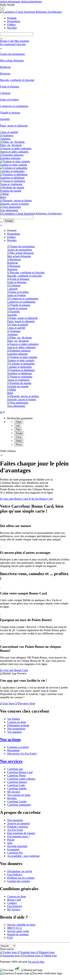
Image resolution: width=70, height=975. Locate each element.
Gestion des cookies (18, 881)
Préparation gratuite (18, 725)
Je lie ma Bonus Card (41, 498)
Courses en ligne (16, 722)
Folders (11, 24)
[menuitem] (35, 52)
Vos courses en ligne (18, 794)
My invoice (13, 791)
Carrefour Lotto (16, 785)
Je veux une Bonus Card (14, 498)
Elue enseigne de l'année (21, 833)
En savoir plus (36, 961)
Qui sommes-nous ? (18, 836)
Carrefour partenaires (19, 804)
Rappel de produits (18, 934)
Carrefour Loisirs (17, 801)
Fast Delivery (14, 874)
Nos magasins (15, 820)
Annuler (9, 221)
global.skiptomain (10, 1)
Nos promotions (16, 728)
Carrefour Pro (15, 852)
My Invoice (13, 909)
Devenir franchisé (17, 846)
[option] (42, 422)
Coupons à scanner (18, 747)
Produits (12, 18)
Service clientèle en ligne (21, 924)
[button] (13, 44)
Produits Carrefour (17, 826)
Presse (10, 839)
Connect (12, 902)
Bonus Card (14, 899)
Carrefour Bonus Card (19, 772)
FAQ (10, 937)
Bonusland (13, 750)
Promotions (13, 21)
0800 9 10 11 (14, 927)
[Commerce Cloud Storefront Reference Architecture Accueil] (31, 11)
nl (1, 412)
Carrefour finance (17, 781)
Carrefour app (15, 768)
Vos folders (13, 718)
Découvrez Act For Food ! (22, 753)
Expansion (13, 849)
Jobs (9, 842)
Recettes (12, 27)
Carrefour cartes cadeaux (21, 778)
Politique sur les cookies (20, 877)
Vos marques (14, 731)
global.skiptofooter (31, 1)
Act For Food (15, 829)
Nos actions (10, 739)
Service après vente (18, 931)
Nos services (11, 761)
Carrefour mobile (17, 788)
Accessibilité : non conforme (23, 855)
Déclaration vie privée (19, 871)
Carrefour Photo (16, 775)
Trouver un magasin (18, 823)
